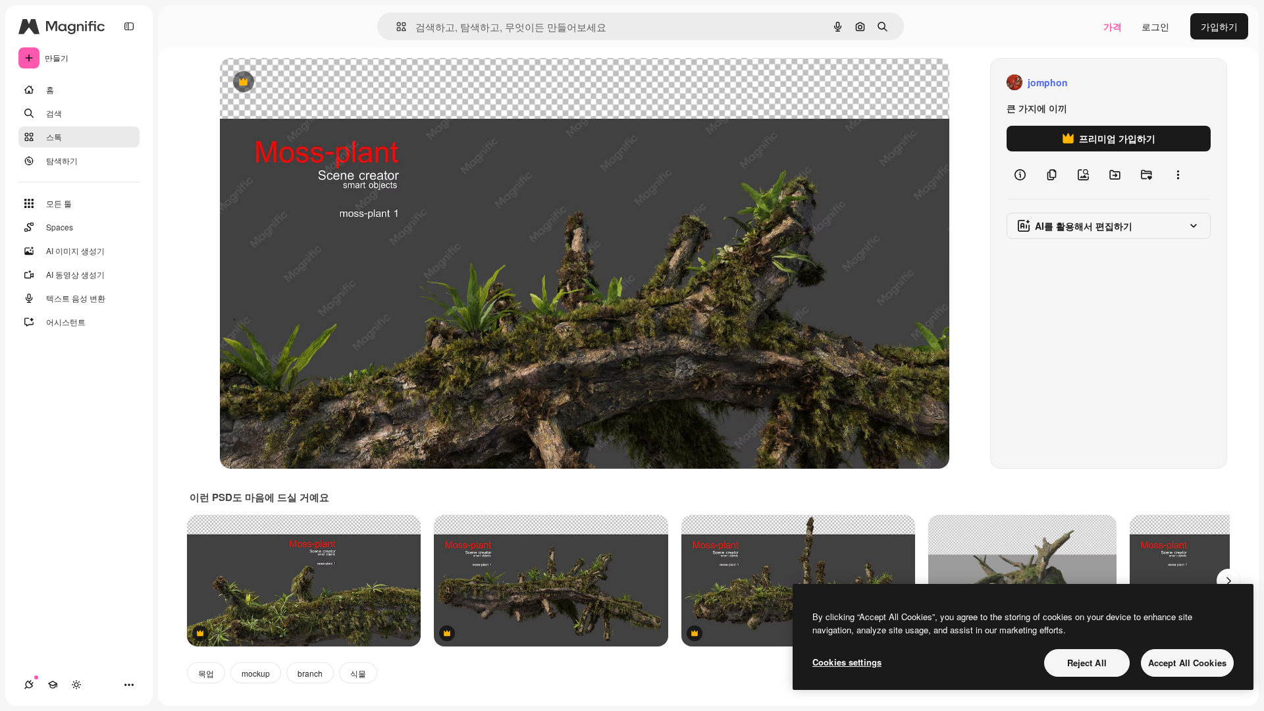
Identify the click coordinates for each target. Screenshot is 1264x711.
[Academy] (52, 684)
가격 (1112, 26)
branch (310, 673)
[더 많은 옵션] (1178, 175)
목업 (206, 673)
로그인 (1155, 26)
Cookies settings (847, 662)
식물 (358, 673)
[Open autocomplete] (396, 27)
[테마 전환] (76, 684)
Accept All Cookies (1187, 662)
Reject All (1087, 662)
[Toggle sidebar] (129, 26)
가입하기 (1219, 26)
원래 (295, 83)
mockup (256, 673)
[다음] (1228, 580)
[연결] (29, 684)
